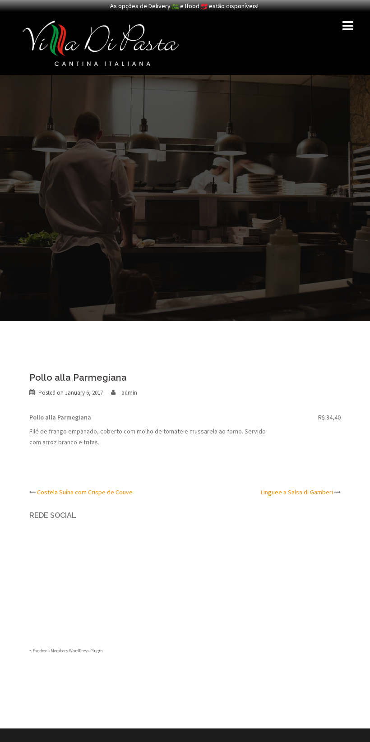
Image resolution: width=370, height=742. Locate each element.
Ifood (193, 6)
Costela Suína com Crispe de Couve (85, 492)
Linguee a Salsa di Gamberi (297, 492)
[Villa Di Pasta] (101, 42)
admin (129, 392)
